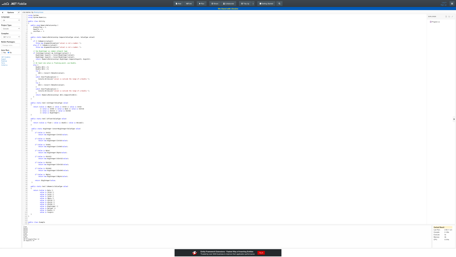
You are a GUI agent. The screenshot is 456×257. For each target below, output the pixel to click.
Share (215, 3)
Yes (4, 52)
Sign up (443, 5)
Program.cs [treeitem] (436, 22)
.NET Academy (5, 57)
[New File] (446, 16)
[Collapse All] (452, 16)
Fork (190, 3)
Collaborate (229, 3)
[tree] (441, 22)
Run (202, 3)
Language (5, 17)
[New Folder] (449, 16)
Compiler (4, 33)
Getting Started (267, 3)
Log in (444, 2)
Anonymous (38, 12)
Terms (3, 63)
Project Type (6, 25)
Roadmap (4, 61)
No (10, 52)
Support (3, 59)
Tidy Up (246, 3)
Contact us (4, 65)
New (179, 3)
